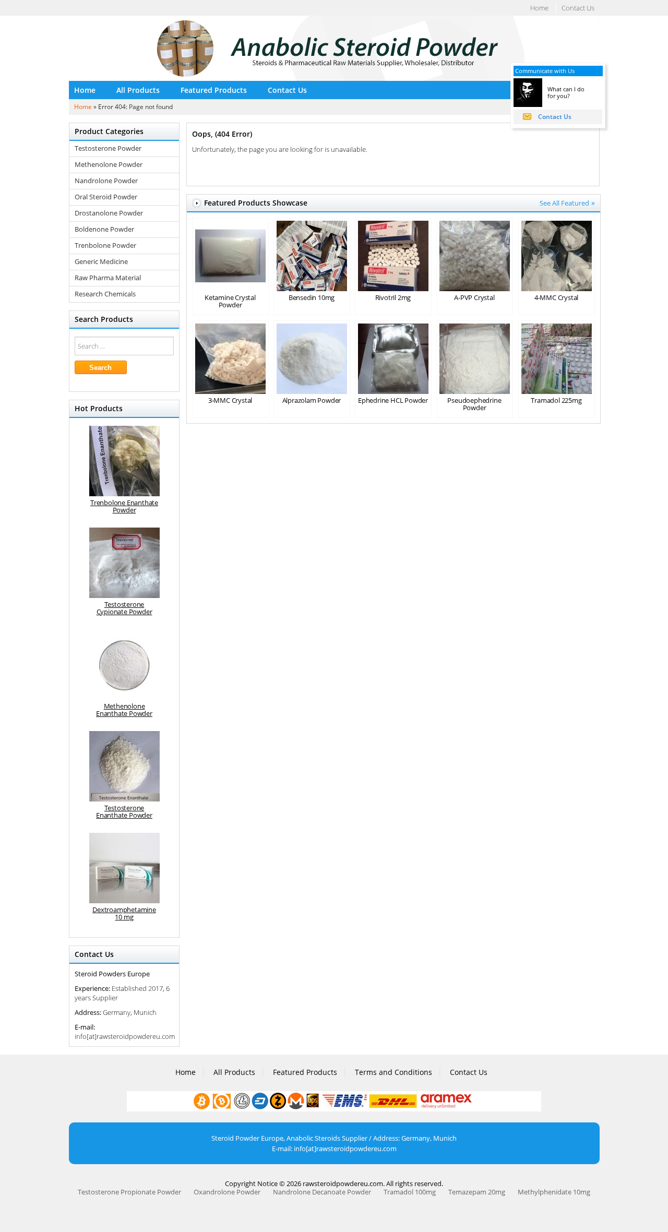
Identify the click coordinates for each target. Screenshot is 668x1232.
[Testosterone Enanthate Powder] (124, 766)
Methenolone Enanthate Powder (124, 709)
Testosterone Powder (108, 148)
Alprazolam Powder (311, 400)
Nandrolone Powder (106, 180)
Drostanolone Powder (109, 213)
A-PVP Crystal (474, 297)
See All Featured (564, 203)
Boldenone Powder (104, 229)
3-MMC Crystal (230, 400)
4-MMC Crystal (556, 297)
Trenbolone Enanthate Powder (124, 506)
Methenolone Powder (108, 164)
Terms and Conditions (393, 1072)
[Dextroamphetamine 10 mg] (124, 868)
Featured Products (214, 90)
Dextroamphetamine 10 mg (124, 913)
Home (539, 8)
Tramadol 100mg (410, 1192)
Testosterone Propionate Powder (129, 1192)
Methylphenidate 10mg (554, 1192)
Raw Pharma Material (108, 277)
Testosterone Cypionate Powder (124, 608)
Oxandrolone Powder (227, 1192)
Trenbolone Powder (105, 245)
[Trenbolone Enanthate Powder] (124, 461)
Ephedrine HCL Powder (393, 400)
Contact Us (578, 8)
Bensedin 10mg (312, 297)
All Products (138, 90)
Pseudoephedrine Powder (474, 404)
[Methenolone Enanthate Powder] (124, 664)
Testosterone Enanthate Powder (124, 811)
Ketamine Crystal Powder (230, 301)
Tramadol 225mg (556, 400)
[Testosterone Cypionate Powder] (124, 563)
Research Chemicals (105, 294)
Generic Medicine (101, 261)
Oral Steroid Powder (106, 197)
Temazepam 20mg (476, 1192)
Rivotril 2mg (393, 297)
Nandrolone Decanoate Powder (322, 1192)
